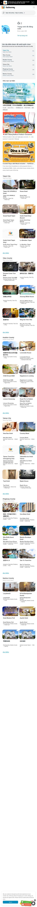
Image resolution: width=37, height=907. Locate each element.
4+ (9, 293)
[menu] (34, 7)
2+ (25, 270)
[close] (35, 900)
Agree (10, 902)
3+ (8, 557)
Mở (32, 2)
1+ (8, 349)
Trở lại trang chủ (22, 35)
